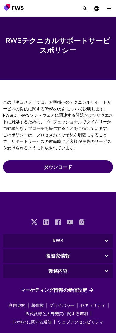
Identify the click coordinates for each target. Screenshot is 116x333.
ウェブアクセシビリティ (81, 321)
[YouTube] (70, 223)
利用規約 (17, 305)
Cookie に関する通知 (32, 321)
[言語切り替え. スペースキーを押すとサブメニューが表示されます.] (97, 8)
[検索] (85, 8)
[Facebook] (58, 223)
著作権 (38, 305)
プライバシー (61, 305)
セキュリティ (92, 305)
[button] (14, 7)
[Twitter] (34, 223)
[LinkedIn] (46, 223)
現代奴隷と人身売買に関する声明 (57, 313)
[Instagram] (82, 223)
